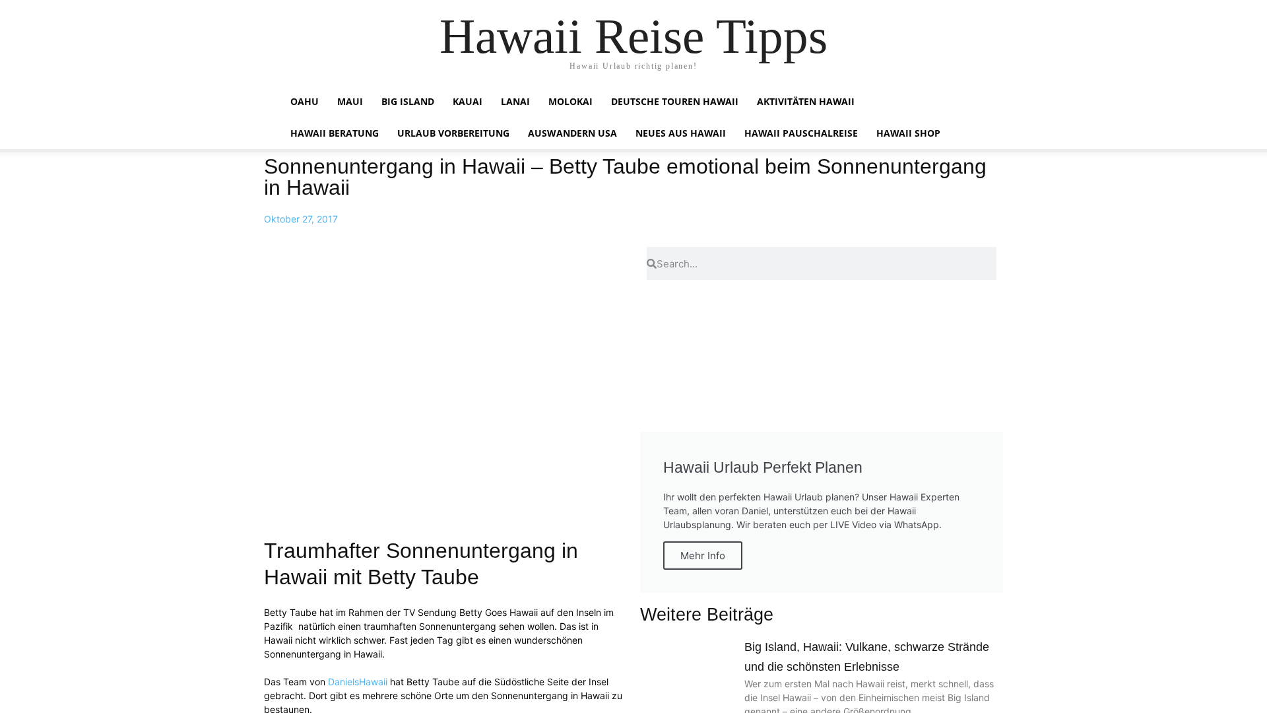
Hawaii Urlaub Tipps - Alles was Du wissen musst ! (514, 17)
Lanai (515, 101)
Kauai (467, 101)
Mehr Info (702, 555)
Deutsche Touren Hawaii (674, 101)
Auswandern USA (572, 133)
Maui (350, 101)
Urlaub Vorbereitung (453, 133)
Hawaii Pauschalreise (801, 133)
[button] (970, 102)
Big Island (407, 101)
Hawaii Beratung (334, 133)
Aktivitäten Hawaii (806, 101)
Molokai (570, 101)
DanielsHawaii (357, 681)
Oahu (304, 101)
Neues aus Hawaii (680, 133)
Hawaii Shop (908, 133)
